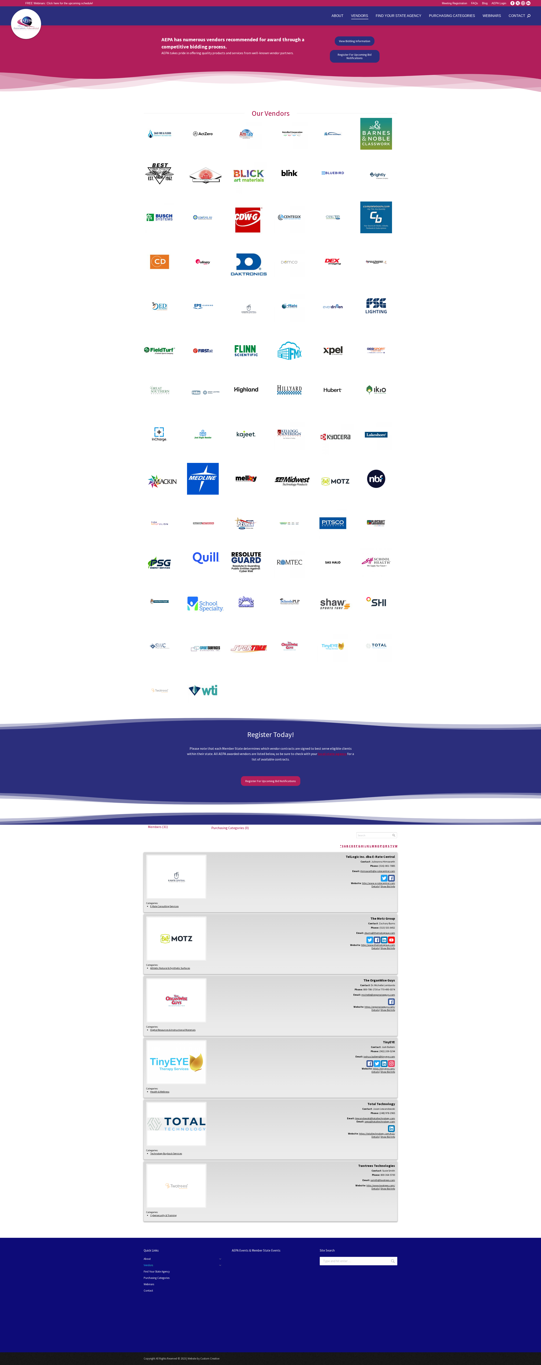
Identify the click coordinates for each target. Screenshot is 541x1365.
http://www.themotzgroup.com (378, 945)
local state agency (332, 754)
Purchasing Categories (230, 828)
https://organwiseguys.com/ (380, 1006)
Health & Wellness (159, 1091)
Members (158, 827)
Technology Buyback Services (166, 1153)
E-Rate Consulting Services (164, 906)
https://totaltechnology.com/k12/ (377, 1133)
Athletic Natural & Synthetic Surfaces (170, 968)
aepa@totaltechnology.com (380, 1121)
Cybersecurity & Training (163, 1215)
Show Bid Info (388, 886)
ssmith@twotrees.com (382, 1180)
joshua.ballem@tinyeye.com (379, 1056)
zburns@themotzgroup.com (379, 932)
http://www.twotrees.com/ (380, 1185)
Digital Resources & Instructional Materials (172, 1029)
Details (375, 886)
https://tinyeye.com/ (384, 1068)
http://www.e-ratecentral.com (378, 883)
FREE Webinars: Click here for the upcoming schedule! (59, 3)
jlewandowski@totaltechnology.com (375, 1118)
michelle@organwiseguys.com (378, 994)
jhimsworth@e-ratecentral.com (377, 871)
